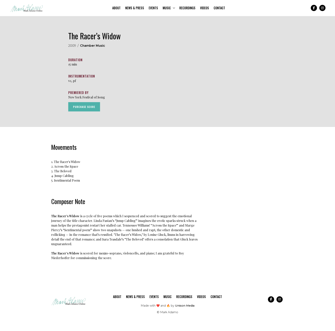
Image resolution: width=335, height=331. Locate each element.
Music (167, 296)
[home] (26, 8)
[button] (168, 8)
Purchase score (84, 106)
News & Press (134, 8)
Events (153, 8)
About (116, 8)
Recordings (187, 8)
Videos (204, 8)
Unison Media (184, 305)
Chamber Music (92, 45)
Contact (219, 8)
